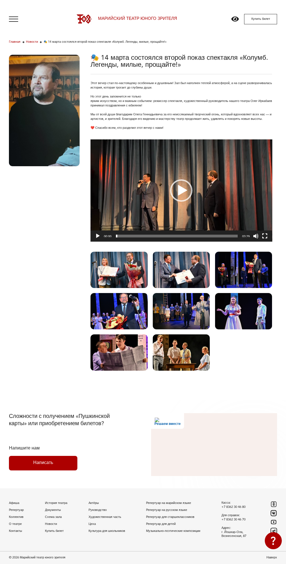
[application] (181, 190)
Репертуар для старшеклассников (170, 517)
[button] (181, 190)
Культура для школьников (107, 531)
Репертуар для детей (161, 524)
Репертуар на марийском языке (168, 503)
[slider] (177, 236)
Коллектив (16, 517)
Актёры (94, 503)
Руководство (98, 510)
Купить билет (260, 19)
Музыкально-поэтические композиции (173, 531)
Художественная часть (105, 517)
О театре (15, 524)
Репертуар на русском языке (166, 510)
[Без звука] (256, 236)
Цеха (92, 524)
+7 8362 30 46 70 (233, 519)
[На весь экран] (265, 236)
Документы (53, 510)
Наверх (271, 557)
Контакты (15, 531)
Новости (32, 42)
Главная (14, 42)
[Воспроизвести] (98, 236)
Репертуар (16, 510)
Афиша (14, 503)
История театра (56, 503)
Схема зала (53, 517)
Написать (43, 463)
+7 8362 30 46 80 (233, 507)
